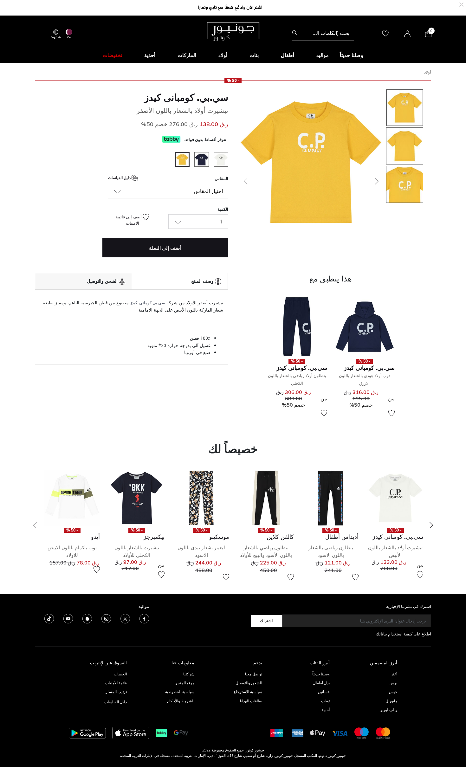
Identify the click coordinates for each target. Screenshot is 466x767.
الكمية (222, 209)
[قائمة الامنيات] (391, 413)
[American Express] (298, 732)
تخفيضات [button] (112, 55)
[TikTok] (49, 618)
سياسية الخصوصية (179, 691)
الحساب (120, 674)
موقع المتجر (184, 683)
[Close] (461, 4)
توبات (325, 701)
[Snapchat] (87, 618)
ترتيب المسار (116, 691)
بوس (393, 683)
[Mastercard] (383, 732)
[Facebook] (144, 618)
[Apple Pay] (318, 732)
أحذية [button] (149, 55)
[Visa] (340, 732)
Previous (35, 525)
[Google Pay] (181, 732)
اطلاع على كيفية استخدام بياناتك (403, 634)
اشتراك (266, 620)
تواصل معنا (253, 674)
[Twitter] (125, 618)
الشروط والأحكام (180, 701)
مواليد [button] (322, 55)
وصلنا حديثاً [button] (351, 55)
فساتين (324, 691)
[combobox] (323, 33)
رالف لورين (388, 709)
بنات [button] (254, 55)
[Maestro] (361, 732)
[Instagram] (106, 618)
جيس (393, 691)
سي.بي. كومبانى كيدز (186, 97)
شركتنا (188, 674)
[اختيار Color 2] (199, 160)
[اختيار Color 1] (218, 160)
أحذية (326, 709)
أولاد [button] (222, 55)
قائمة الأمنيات (116, 683)
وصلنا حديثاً (321, 674)
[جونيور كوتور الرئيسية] (233, 30)
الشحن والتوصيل (249, 683)
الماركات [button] (187, 55)
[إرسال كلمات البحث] (295, 33)
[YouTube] (68, 618)
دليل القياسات (120, 178)
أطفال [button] (287, 55)
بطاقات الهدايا (251, 701)
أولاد (427, 72)
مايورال (391, 701)
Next (431, 525)
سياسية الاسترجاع (248, 691)
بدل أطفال (321, 683)
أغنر (394, 674)
